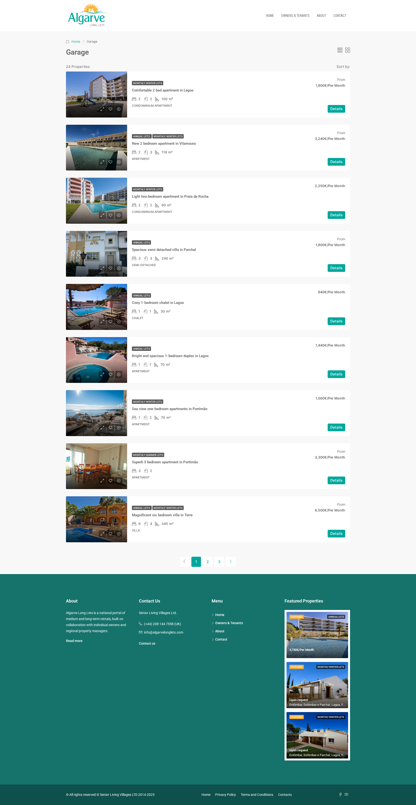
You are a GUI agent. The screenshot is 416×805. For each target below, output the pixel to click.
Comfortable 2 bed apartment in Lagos (163, 90)
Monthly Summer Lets (148, 454)
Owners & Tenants (295, 16)
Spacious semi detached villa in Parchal (164, 250)
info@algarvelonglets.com (163, 632)
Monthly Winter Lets (147, 83)
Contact (339, 16)
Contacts (285, 795)
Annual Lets (141, 136)
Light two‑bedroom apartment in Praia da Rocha (170, 196)
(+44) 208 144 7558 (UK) (162, 624)
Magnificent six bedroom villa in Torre (162, 515)
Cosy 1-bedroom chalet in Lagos (158, 303)
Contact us (147, 643)
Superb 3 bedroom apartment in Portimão (165, 462)
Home (270, 16)
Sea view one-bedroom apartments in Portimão (169, 409)
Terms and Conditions (257, 795)
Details (336, 108)
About (321, 16)
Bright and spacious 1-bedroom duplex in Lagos (170, 356)
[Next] (231, 561)
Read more (74, 641)
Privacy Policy (225, 795)
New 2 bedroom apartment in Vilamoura (164, 143)
